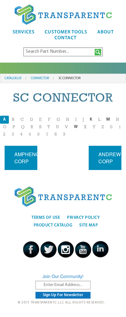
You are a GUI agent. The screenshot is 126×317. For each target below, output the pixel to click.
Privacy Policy (83, 217)
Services (24, 32)
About (105, 32)
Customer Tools (66, 32)
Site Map (88, 225)
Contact (65, 38)
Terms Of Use (45, 217)
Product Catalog (53, 225)
